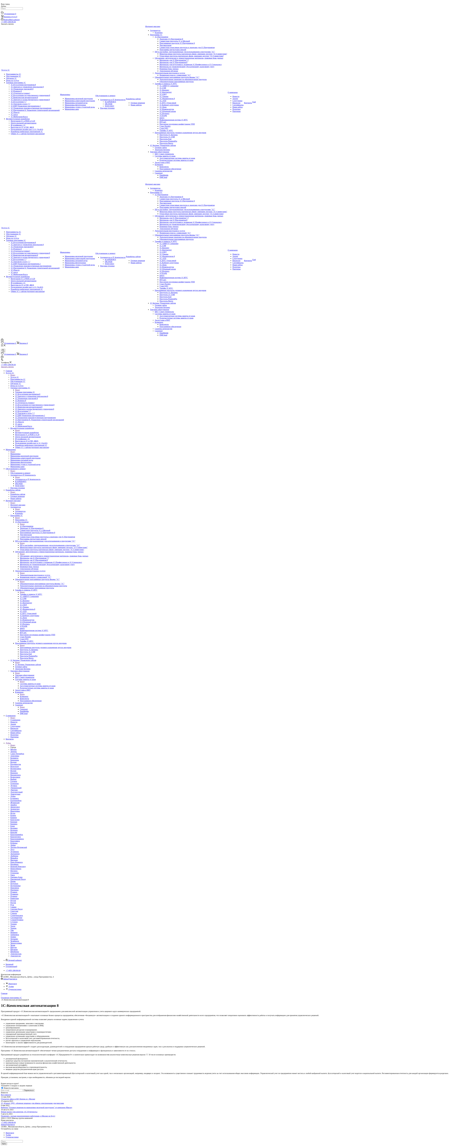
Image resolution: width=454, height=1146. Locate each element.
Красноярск (15, 841)
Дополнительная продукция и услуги (35, 575)
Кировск (13, 824)
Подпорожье (15, 886)
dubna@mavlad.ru (10, 979)
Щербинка (14, 952)
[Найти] (2, 11)
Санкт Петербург (17, 754)
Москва (13, 749)
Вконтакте (13, 984)
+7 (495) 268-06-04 (8, 22)
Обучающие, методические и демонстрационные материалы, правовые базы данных (54, 556)
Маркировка (15, 454)
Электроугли (15, 956)
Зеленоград (15, 809)
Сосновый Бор (16, 918)
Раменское (14, 898)
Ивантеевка (15, 811)
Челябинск (14, 941)
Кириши (13, 822)
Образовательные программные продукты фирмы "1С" (42, 584)
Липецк (13, 752)
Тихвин (13, 924)
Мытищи (14, 860)
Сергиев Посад (16, 909)
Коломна (13, 828)
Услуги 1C (14, 377)
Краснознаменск (17, 839)
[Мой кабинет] (2, 340)
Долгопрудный (16, 792)
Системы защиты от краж (30, 684)
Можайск (14, 858)
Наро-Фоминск (16, 862)
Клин (12, 826)
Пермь (13, 881)
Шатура (13, 947)
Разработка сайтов (17, 494)
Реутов (13, 901)
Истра (12, 813)
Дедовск (13, 786)
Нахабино (14, 864)
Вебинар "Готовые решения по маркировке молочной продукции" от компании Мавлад (36, 1108)
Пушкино (14, 894)
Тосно (12, 926)
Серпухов (14, 911)
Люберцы (14, 856)
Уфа (12, 930)
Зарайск (13, 805)
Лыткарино (15, 854)
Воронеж (14, 773)
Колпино (14, 830)
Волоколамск (15, 769)
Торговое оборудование (24, 675)
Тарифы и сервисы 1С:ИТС (31, 594)
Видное (13, 762)
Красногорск (15, 837)
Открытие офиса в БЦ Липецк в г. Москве (18, 1099)
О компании (15, 720)
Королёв (13, 832)
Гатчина (13, 781)
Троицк (13, 928)
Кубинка (13, 843)
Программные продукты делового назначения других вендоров (45, 647)
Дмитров (14, 790)
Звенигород (15, 807)
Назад (12, 375)
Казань (13, 815)
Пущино (13, 896)
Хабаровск (14, 935)
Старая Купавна (16, 920)
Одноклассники (15, 989)
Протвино (14, 890)
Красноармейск (16, 835)
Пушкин (13, 892)
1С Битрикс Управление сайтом (28, 665)
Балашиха (14, 758)
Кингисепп (15, 820)
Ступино (14, 922)
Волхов (13, 771)
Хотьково (14, 939)
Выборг (13, 779)
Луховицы (14, 852)
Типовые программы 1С (25, 392)
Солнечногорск (16, 915)
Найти (4, 1144)
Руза (12, 905)
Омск (12, 875)
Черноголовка (16, 943)
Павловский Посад (18, 879)
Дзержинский (16, 788)
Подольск (14, 884)
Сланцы (13, 913)
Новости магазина (11, 1088)
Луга (12, 849)
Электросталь (15, 954)
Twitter (11, 987)
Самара (13, 907)
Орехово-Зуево (16, 877)
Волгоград (14, 766)
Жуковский (15, 803)
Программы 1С (21, 520)
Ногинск (13, 871)
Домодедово (15, 794)
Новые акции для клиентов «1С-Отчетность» (19, 1112)
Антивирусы (20, 511)
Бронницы (14, 760)
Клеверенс (24, 696)
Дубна (12, 796)
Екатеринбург (16, 801)
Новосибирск (15, 869)
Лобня (12, 845)
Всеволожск (15, 777)
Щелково (14, 950)
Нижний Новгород (18, 867)
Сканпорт (24, 709)
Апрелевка (14, 756)
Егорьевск (14, 798)
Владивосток (15, 764)
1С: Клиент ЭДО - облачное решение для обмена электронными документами (32, 1103)
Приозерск (14, 888)
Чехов (12, 945)
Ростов (13, 903)
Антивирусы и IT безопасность (27, 479)
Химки (13, 937)
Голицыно (14, 783)
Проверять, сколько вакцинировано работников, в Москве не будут (28, 1116)
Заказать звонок (7, 367)
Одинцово (14, 873)
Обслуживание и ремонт (20, 473)
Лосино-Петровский (18, 847)
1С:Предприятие (26, 526)
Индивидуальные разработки (27, 433)
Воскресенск (15, 775)
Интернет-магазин (17, 505)
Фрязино (13, 932)
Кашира (13, 818)
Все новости (6, 1095)
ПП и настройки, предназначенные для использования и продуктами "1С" (50, 545)
